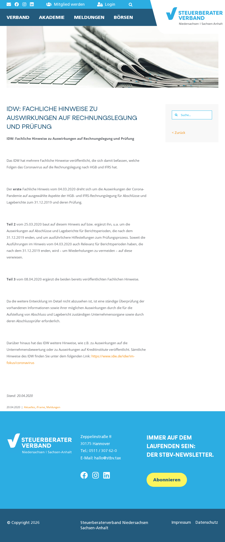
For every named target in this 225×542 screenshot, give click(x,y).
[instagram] (95, 475)
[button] (127, 4)
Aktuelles (29, 407)
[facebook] (84, 475)
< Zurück (178, 132)
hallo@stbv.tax (107, 458)
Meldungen (53, 407)
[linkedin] (106, 475)
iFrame (40, 407)
